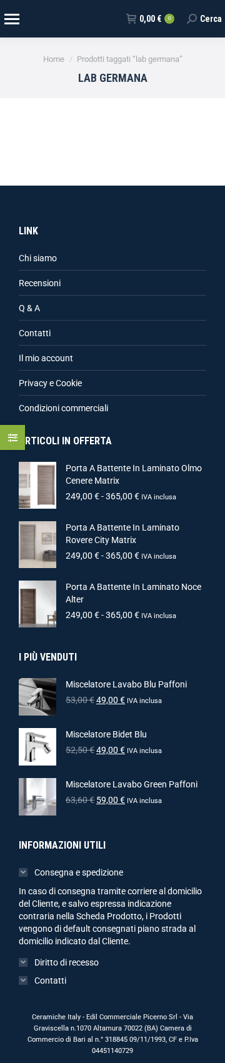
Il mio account (46, 358)
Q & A (29, 308)
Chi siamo (38, 258)
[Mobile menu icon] (11, 19)
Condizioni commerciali (63, 408)
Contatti (35, 333)
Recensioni (40, 283)
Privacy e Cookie (50, 383)
